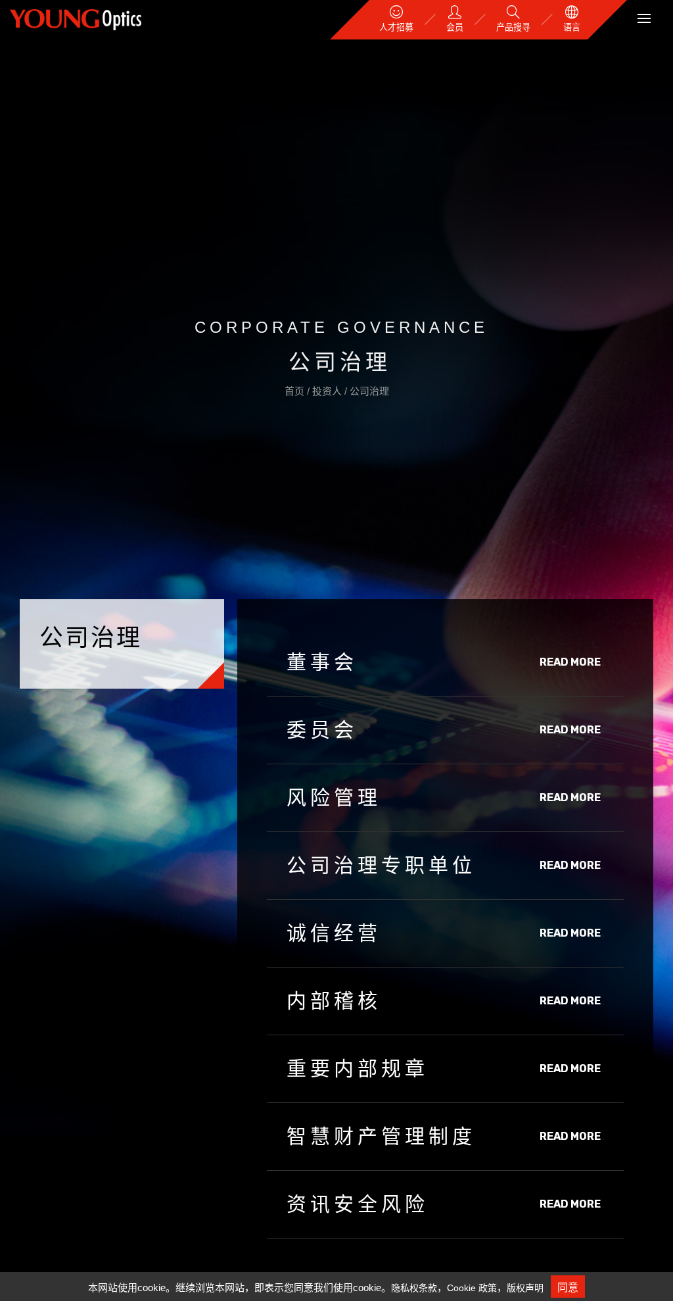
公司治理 (369, 391)
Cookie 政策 (472, 1288)
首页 (296, 391)
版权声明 (525, 1288)
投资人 (328, 391)
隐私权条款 (414, 1288)
